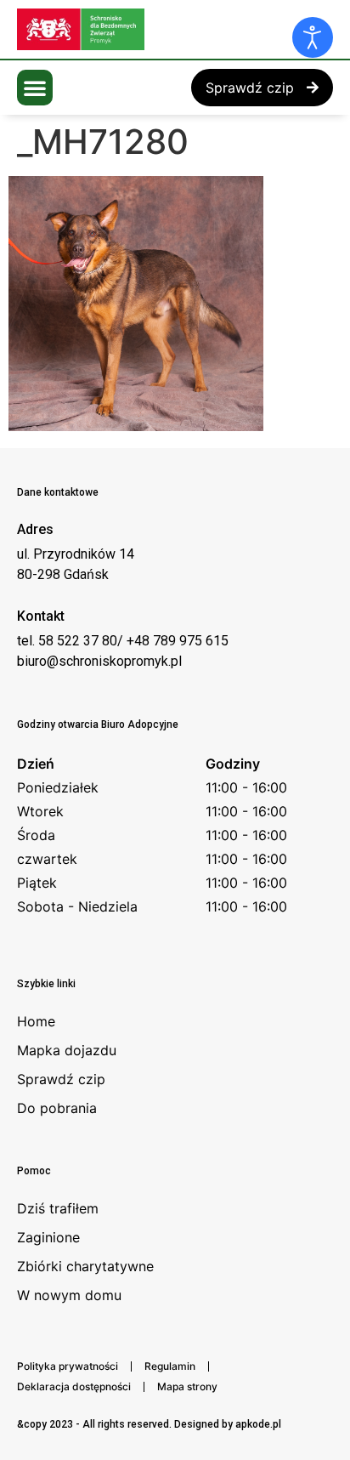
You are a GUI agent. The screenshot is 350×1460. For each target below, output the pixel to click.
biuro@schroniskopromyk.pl (99, 661)
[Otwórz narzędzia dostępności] (312, 37)
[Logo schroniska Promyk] (144, 29)
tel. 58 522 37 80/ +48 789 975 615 (123, 641)
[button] (35, 87)
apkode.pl (258, 1424)
